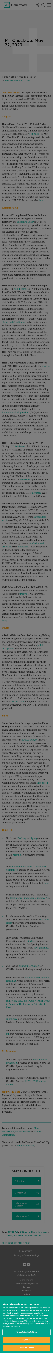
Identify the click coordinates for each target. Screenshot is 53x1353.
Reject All (26, 1340)
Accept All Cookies (26, 1348)
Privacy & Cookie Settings (26, 1332)
